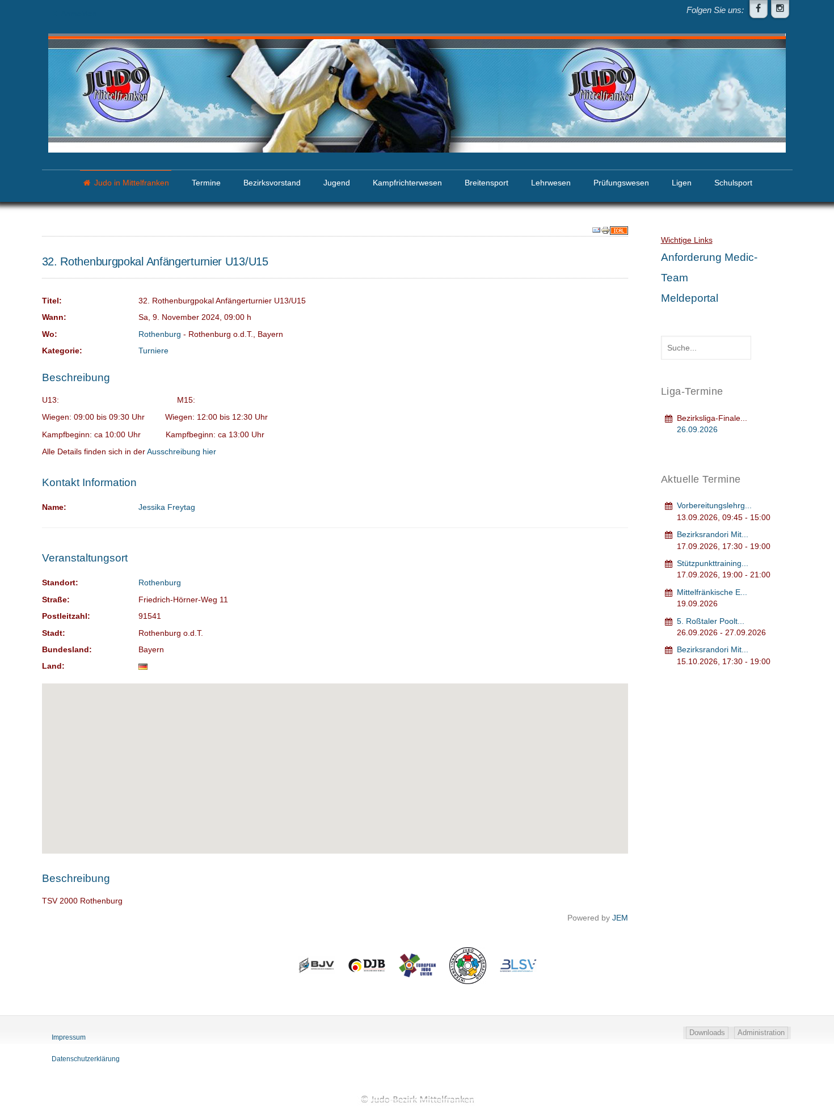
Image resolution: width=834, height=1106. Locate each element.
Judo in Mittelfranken (131, 183)
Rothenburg (159, 334)
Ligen (682, 183)
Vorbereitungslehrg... (714, 505)
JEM (620, 918)
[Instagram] (780, 9)
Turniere (153, 351)
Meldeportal (689, 298)
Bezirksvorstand (272, 183)
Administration (761, 1032)
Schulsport (733, 183)
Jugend (336, 183)
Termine (206, 183)
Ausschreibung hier (181, 452)
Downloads (707, 1032)
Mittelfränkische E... (712, 592)
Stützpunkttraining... (712, 563)
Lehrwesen (551, 183)
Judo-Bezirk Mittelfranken (417, 1099)
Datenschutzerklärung (86, 1059)
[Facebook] (758, 9)
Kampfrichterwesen (407, 183)
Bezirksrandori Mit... (712, 534)
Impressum (69, 1037)
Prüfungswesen (621, 183)
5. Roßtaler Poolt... (710, 621)
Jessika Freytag (166, 507)
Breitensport (486, 183)
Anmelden (79, 14)
